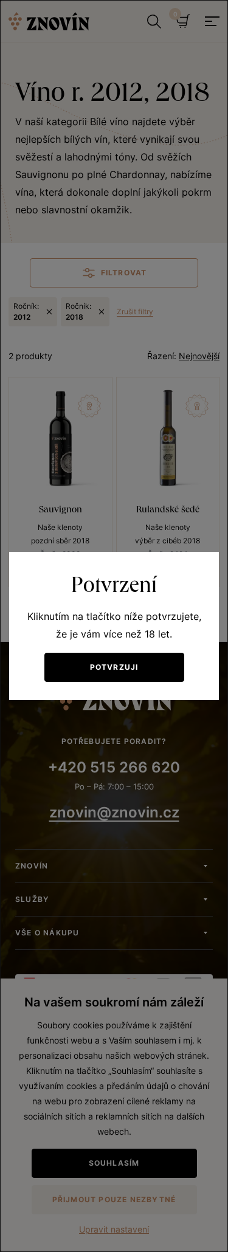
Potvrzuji (114, 667)
